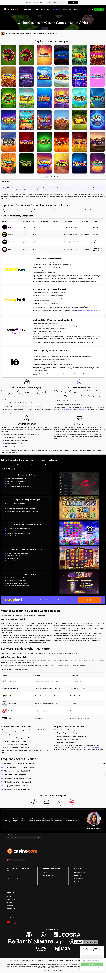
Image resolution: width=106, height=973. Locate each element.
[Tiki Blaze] (8, 163)
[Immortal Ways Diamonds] (97, 120)
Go (73, 2)
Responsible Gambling (12, 878)
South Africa (12, 13)
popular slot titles (66, 368)
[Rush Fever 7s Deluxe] (79, 163)
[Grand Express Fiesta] (44, 120)
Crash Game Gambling (59, 805)
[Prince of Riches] (79, 120)
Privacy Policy (9, 905)
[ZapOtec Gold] (8, 120)
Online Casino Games (51, 868)
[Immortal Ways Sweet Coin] (97, 55)
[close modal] (102, 947)
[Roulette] (8, 55)
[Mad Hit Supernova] (26, 76)
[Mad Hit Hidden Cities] (79, 55)
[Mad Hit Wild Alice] (79, 76)
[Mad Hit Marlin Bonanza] (44, 98)
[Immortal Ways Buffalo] (61, 120)
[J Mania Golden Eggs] (61, 76)
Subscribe (99, 9)
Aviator (72, 805)
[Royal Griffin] (97, 142)
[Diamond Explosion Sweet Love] (97, 76)
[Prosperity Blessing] (79, 142)
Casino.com (4, 13)
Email (82, 953)
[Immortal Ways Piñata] (26, 120)
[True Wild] (8, 142)
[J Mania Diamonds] (44, 55)
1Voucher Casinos (78, 878)
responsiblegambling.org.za (60, 967)
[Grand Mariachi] (61, 163)
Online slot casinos (46, 805)
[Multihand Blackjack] (61, 55)
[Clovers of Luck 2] (26, 163)
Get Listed (9, 902)
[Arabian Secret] (97, 163)
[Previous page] (46, 177)
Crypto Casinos (78, 875)
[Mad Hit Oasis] (79, 98)
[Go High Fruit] (8, 76)
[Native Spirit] (44, 163)
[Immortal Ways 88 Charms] (8, 98)
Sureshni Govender (14, 33)
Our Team (8, 896)
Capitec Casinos (78, 881)
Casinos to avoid (10, 899)
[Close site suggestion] (80, 2)
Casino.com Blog (10, 908)
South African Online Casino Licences (17, 869)
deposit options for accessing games (89, 747)
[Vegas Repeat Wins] (26, 142)
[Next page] (60, 177)
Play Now (89, 600)
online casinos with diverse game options (87, 310)
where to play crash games (66, 409)
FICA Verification (10, 875)
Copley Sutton (36, 33)
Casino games (34, 805)
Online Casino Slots (48, 875)
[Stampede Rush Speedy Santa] (61, 98)
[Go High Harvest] (26, 98)
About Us (10, 892)
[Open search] (92, 9)
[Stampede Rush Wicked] (97, 98)
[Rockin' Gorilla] (61, 142)
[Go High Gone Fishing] (44, 76)
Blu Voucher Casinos (79, 872)
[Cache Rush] (44, 142)
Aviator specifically (82, 409)
